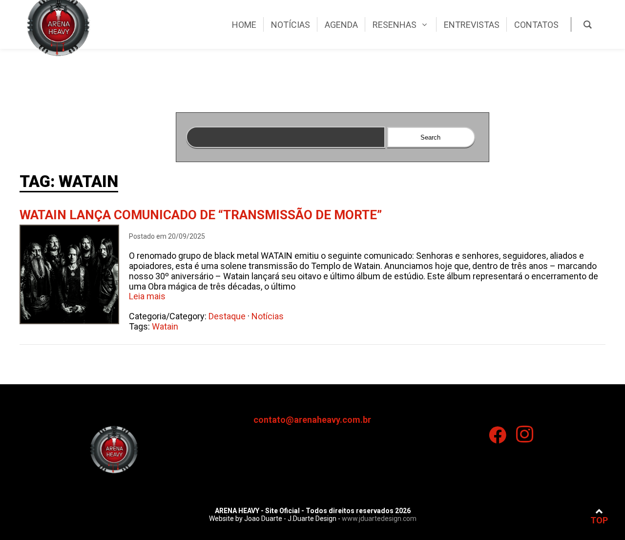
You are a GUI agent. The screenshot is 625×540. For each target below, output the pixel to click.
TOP (599, 520)
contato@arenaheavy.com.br (312, 420)
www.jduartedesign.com (379, 518)
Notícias (267, 316)
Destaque (227, 316)
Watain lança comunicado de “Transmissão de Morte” (201, 215)
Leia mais (147, 296)
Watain (165, 326)
